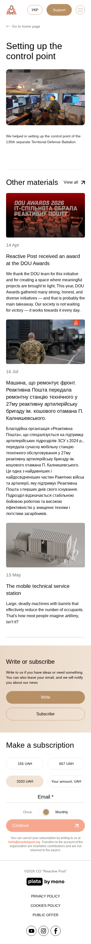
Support (59, 10)
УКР (35, 10)
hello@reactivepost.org (24, 842)
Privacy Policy (45, 896)
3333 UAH (25, 781)
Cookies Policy (45, 906)
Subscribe (45, 714)
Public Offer (45, 915)
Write (45, 697)
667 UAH (66, 764)
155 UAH (25, 764)
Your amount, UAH (66, 781)
